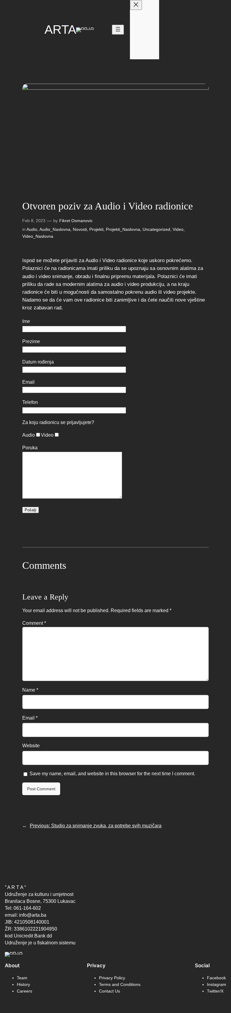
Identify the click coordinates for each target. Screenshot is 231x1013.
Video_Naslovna (37, 236)
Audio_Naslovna (54, 229)
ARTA (60, 29)
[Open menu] (118, 30)
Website (31, 745)
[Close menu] (136, 5)
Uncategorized (156, 229)
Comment (34, 623)
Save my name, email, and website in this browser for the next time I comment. (112, 773)
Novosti (80, 229)
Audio (31, 229)
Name (30, 689)
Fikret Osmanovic (76, 220)
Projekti (96, 229)
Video (178, 229)
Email (30, 717)
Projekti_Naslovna (123, 229)
